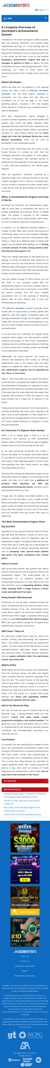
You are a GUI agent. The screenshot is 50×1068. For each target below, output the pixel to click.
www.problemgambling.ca (11, 1012)
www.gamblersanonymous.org (33, 1012)
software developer (15, 308)
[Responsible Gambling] (37, 1060)
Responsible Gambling (25, 976)
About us (25, 956)
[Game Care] (14, 1060)
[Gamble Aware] (26, 1060)
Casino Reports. (31, 1053)
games (45, 442)
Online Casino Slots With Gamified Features (22, 814)
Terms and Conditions (25, 966)
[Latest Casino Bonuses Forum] (25, 900)
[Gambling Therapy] (25, 1064)
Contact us (25, 961)
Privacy (25, 971)
